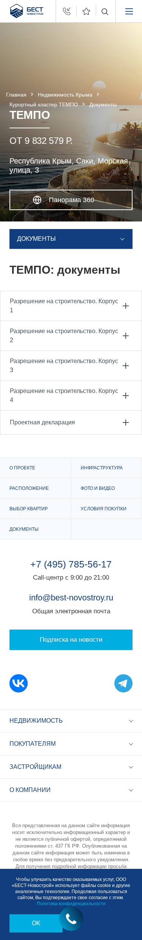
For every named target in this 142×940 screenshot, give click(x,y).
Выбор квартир (28, 508)
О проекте (22, 468)
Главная (16, 95)
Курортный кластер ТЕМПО (43, 104)
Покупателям (32, 743)
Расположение (29, 488)
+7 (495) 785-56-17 (71, 564)
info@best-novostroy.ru (71, 597)
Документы (24, 529)
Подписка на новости (71, 639)
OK (36, 923)
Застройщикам (35, 767)
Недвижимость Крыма (65, 95)
